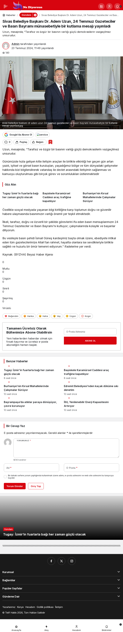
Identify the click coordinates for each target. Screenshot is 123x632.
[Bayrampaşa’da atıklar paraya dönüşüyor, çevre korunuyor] (31, 404)
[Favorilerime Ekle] (50, 142)
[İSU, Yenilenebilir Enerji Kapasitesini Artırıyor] (91, 404)
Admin (16, 44)
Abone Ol (90, 340)
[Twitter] (61, 561)
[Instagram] (72, 561)
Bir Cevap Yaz (15, 426)
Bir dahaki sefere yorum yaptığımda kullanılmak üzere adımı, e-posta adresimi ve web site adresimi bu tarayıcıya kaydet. (61, 476)
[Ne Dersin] (27, 6)
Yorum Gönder (15, 486)
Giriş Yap (36, 486)
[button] (101, 6)
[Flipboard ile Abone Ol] (42, 135)
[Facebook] (51, 561)
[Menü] (5, 6)
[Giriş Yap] (109, 6)
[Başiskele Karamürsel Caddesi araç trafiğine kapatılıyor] (61, 196)
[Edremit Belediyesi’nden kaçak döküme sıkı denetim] (91, 388)
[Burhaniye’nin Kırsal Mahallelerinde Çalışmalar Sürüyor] (102, 196)
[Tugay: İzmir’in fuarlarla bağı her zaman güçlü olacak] (21, 196)
